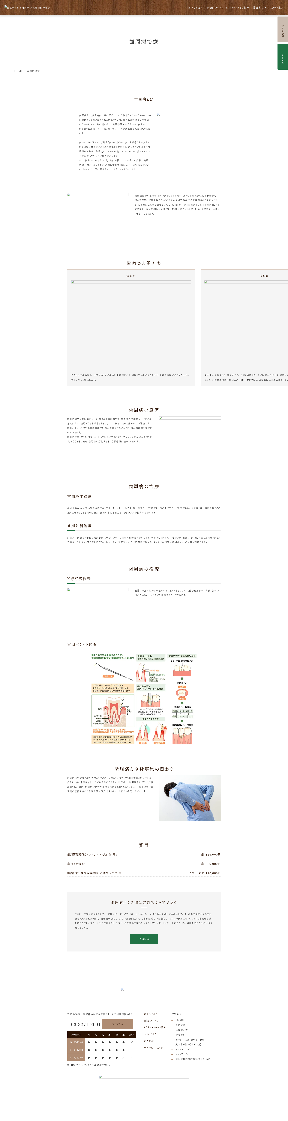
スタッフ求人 (277, 7)
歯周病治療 (181, 1030)
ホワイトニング (182, 1049)
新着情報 (149, 1041)
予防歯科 (144, 939)
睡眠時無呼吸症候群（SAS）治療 (193, 1059)
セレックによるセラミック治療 (190, 1039)
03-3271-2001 (86, 1024)
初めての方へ (195, 7)
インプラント (181, 1054)
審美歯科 (180, 1034)
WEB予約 (117, 1024)
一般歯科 (179, 1020)
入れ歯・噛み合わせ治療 (188, 1044)
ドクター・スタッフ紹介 (237, 7)
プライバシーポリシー (154, 1048)
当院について (214, 7)
